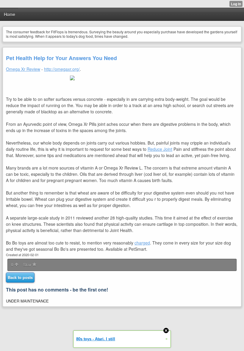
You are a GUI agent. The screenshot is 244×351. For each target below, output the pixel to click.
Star (27, 264)
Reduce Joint (160, 149)
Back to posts (20, 277)
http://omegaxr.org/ (62, 69)
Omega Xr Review (23, 69)
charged (142, 243)
